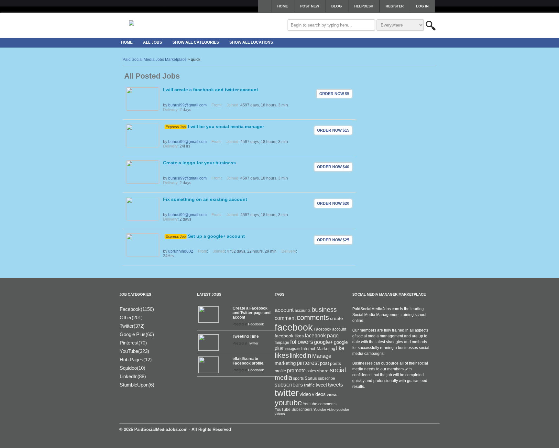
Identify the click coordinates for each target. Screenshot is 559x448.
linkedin (300, 355)
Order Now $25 (333, 240)
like (340, 348)
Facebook (256, 324)
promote (296, 370)
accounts (303, 310)
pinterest (308, 363)
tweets (335, 385)
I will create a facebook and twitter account (210, 89)
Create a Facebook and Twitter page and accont (251, 313)
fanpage (282, 342)
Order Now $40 (333, 167)
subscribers (289, 384)
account (284, 310)
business (324, 309)
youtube (288, 402)
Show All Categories (195, 42)
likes (282, 355)
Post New (309, 6)
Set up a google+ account (216, 236)
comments (313, 317)
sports (298, 378)
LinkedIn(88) (133, 376)
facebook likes (289, 335)
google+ (323, 342)
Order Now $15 (333, 130)
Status (311, 378)
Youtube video (324, 409)
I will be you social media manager (226, 126)
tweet (321, 385)
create (336, 318)
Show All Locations (251, 42)
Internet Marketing (318, 348)
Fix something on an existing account (205, 199)
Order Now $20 (333, 203)
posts (335, 363)
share (323, 370)
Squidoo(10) (132, 368)
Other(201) (131, 317)
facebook (294, 327)
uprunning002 (180, 251)
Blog (336, 6)
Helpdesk (363, 6)
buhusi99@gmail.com (187, 105)
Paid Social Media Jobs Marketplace (155, 59)
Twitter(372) (132, 326)
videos (319, 394)
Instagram (292, 349)
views (332, 394)
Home (282, 6)
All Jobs (152, 42)
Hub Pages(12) (136, 359)
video (305, 394)
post (324, 363)
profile (280, 370)
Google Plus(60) (137, 334)
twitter (287, 393)
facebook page (322, 335)
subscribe (326, 378)
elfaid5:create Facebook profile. (248, 361)
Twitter (253, 343)
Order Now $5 (334, 94)
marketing (285, 363)
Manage (321, 356)
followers (301, 342)
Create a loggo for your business (199, 162)
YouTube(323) (134, 351)
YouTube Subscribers (293, 409)
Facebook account (330, 329)
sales (311, 371)
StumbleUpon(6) (137, 385)
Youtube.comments (319, 404)
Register (395, 6)
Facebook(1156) (137, 309)
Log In (422, 6)
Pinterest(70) (133, 342)
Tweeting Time (246, 336)
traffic (309, 385)
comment (285, 318)
